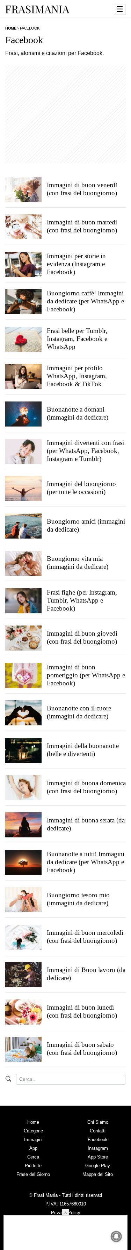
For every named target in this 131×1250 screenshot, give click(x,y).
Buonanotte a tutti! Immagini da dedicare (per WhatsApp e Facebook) (85, 862)
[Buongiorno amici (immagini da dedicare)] (23, 525)
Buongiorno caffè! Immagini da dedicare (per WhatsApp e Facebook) (85, 301)
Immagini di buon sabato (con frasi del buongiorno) (82, 1048)
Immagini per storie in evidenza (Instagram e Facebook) (76, 264)
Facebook (98, 1139)
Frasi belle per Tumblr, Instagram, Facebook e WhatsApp (77, 338)
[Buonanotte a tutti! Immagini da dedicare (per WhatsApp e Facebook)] (23, 862)
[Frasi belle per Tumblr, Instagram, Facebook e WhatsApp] (23, 338)
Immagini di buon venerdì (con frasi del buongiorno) (82, 189)
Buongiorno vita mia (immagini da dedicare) (77, 563)
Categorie (33, 1130)
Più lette (33, 1165)
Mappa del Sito (97, 1174)
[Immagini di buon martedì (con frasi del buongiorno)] (23, 226)
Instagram (98, 1148)
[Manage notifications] (116, 1236)
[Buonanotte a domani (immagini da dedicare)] (23, 413)
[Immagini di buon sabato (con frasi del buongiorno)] (23, 1048)
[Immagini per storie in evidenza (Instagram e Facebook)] (23, 264)
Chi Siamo (97, 1122)
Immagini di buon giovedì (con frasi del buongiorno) (82, 637)
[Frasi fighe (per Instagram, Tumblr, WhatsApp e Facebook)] (23, 600)
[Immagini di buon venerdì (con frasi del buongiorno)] (23, 189)
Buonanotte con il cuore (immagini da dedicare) (79, 712)
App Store (98, 1157)
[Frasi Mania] (37, 9)
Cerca (33, 1157)
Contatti (97, 1130)
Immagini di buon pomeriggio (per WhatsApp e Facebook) (86, 675)
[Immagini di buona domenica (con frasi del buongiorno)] (23, 787)
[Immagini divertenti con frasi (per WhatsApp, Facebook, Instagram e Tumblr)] (23, 450)
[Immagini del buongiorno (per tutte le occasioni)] (23, 488)
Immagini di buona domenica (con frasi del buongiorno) (86, 787)
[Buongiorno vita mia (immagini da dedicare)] (23, 563)
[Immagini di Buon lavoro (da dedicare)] (23, 974)
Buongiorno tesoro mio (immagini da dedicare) (78, 899)
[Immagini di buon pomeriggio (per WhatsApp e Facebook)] (23, 675)
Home (33, 1122)
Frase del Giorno (33, 1174)
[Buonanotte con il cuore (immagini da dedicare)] (23, 712)
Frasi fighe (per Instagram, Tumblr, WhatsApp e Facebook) (82, 600)
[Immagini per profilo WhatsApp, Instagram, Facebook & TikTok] (23, 376)
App (33, 1148)
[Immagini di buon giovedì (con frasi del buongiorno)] (23, 638)
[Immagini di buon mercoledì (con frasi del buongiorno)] (23, 936)
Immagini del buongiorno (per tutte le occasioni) (81, 488)
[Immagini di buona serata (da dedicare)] (23, 824)
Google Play (97, 1165)
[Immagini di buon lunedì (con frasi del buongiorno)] (23, 1011)
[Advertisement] (65, 114)
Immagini (33, 1139)
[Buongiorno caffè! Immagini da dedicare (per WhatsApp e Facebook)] (23, 301)
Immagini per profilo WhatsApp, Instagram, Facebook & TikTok (77, 376)
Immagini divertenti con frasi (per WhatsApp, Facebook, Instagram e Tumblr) (85, 450)
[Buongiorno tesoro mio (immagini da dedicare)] (23, 899)
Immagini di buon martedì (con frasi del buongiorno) (82, 226)
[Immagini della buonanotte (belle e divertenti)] (23, 750)
